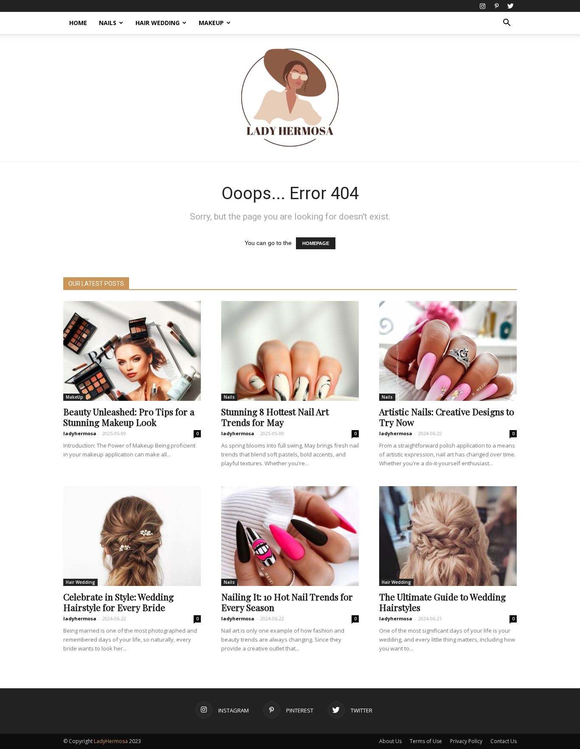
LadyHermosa (111, 741)
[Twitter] (510, 6)
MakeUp (211, 23)
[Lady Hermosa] (290, 97)
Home (78, 23)
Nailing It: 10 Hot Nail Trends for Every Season (287, 602)
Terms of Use (426, 741)
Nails (107, 23)
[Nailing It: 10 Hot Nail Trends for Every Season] (290, 536)
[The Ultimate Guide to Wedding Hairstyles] (448, 536)
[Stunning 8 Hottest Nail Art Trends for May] (290, 351)
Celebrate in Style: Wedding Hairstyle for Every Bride (118, 602)
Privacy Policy (466, 741)
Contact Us (503, 741)
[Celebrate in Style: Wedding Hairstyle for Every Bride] (132, 536)
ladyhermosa (79, 433)
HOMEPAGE (315, 243)
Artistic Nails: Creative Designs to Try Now (446, 416)
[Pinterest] (496, 6)
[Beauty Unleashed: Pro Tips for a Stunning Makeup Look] (132, 351)
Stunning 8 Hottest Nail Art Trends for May (275, 416)
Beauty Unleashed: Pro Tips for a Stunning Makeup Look (128, 416)
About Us (390, 741)
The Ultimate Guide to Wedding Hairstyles (442, 602)
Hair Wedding (157, 23)
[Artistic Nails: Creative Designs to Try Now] (448, 351)
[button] (506, 24)
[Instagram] (482, 6)
